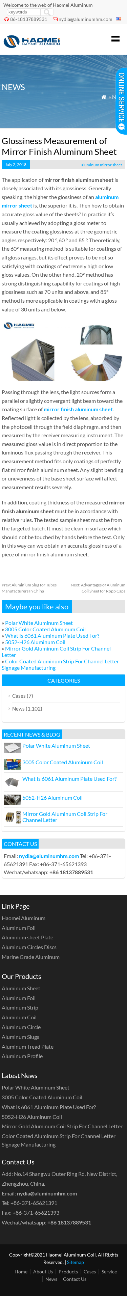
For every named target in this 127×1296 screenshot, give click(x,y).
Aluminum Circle (21, 1027)
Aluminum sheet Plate (27, 937)
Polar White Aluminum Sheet (39, 622)
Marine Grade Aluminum (31, 957)
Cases (19, 696)
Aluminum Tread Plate (28, 1046)
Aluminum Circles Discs (29, 947)
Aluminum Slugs (20, 1036)
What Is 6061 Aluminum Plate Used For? (52, 635)
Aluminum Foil (19, 928)
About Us (43, 1271)
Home (21, 1271)
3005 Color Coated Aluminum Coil (45, 629)
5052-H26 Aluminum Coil (35, 642)
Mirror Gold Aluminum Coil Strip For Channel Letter (64, 816)
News (18, 709)
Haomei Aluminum (23, 918)
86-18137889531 (28, 19)
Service (109, 1271)
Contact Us (74, 1279)
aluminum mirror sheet (101, 164)
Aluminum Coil (19, 1017)
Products (68, 1271)
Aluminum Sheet (21, 988)
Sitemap (75, 1262)
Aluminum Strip (20, 1007)
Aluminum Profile (22, 1056)
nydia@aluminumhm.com (85, 19)
